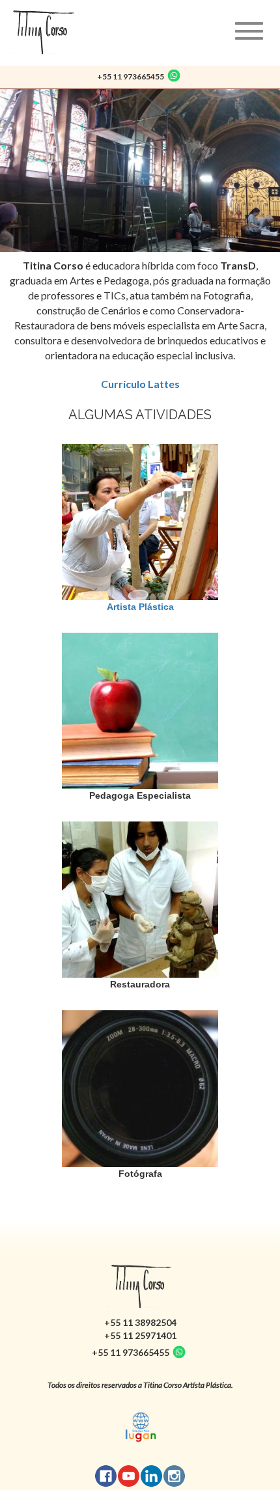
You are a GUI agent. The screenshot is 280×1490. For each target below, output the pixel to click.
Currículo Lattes (140, 384)
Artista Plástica (140, 606)
